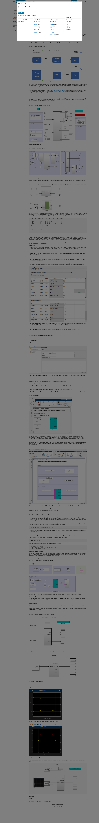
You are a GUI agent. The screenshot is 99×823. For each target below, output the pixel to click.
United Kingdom (53, 34)
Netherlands (52, 19)
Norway (51, 21)
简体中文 (69, 26)
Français (52, 32)
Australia (67, 19)
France (35, 27)
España (35, 24)
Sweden (51, 26)
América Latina (20, 19)
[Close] (81, 3)
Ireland (35, 29)
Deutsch (52, 29)
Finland (35, 26)
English (68, 27)
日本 (67, 29)
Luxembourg (36, 32)
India (67, 21)
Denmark (35, 21)
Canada (19, 21)
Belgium (35, 19)
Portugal (51, 24)
